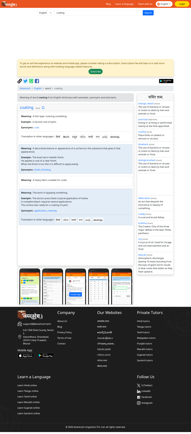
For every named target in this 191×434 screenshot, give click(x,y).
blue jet (142, 254)
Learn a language (124, 3)
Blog (108, 3)
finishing (46, 169)
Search (148, 12)
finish (37, 169)
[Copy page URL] (20, 80)
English (38, 88)
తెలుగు (66, 136)
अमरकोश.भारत (103, 321)
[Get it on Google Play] (166, 80)
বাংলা (97, 136)
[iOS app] (25, 355)
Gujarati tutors (145, 354)
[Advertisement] (95, 37)
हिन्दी (58, 136)
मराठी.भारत (101, 326)
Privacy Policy (64, 332)
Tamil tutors (143, 332)
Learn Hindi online (27, 385)
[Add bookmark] (43, 108)
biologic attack (146, 103)
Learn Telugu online (27, 390)
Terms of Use (64, 337)
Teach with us (145, 3)
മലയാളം (115, 136)
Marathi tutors (145, 349)
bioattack (143, 144)
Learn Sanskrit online (28, 413)
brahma (142, 223)
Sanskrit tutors (145, 360)
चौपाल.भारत (102, 366)
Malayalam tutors (146, 337)
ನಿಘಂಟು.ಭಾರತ (103, 349)
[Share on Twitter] (25, 80)
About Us (62, 321)
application (40, 210)
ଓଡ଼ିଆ (82, 136)
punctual (143, 119)
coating (26, 107)
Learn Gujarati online (28, 407)
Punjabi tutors (144, 343)
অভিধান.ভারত (102, 360)
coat (37, 127)
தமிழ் (104, 136)
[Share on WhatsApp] (31, 80)
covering (52, 210)
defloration (144, 198)
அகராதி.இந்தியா (105, 337)
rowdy (141, 214)
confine (142, 131)
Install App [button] (75, 294)
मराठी (90, 136)
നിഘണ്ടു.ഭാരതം (105, 343)
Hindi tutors (143, 321)
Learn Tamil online (27, 396)
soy (140, 238)
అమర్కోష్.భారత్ (104, 332)
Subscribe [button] (95, 71)
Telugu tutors (144, 326)
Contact (61, 343)
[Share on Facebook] (37, 80)
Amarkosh (25, 88)
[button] (26, 286)
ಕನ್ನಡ (74, 136)
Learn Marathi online (28, 402)
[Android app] (45, 355)
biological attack (147, 160)
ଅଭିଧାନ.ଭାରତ (104, 354)
